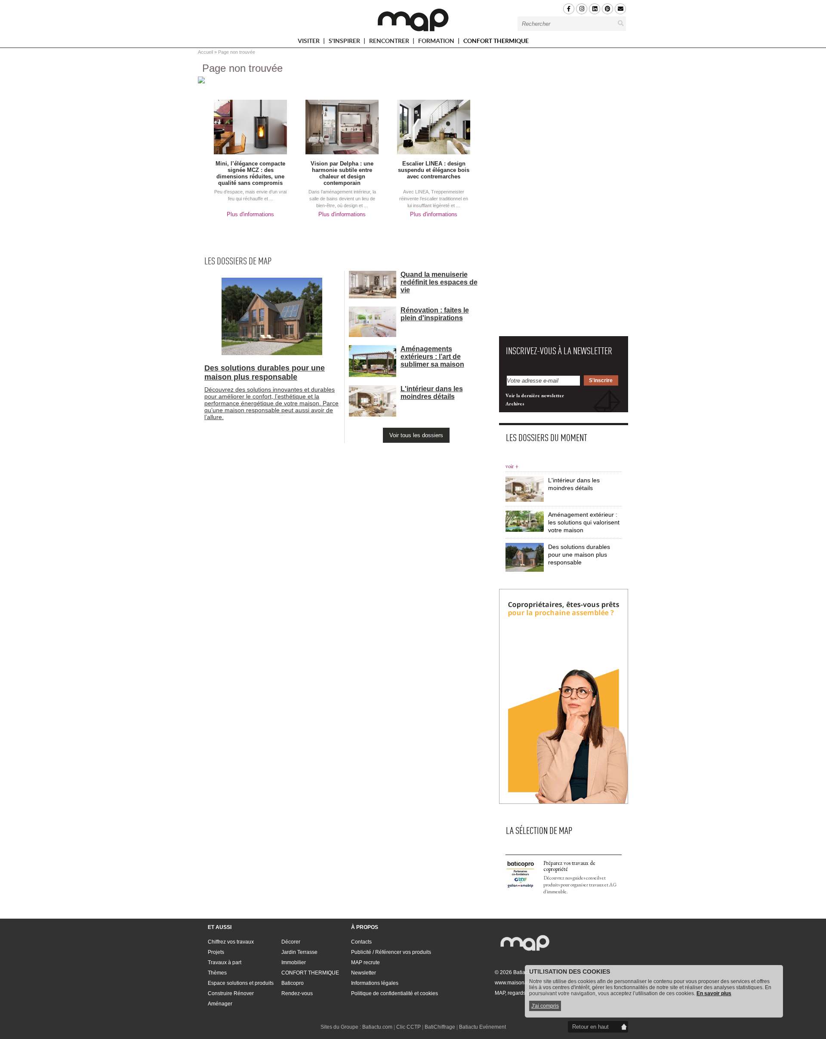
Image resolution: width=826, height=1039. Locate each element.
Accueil (205, 52)
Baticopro (292, 983)
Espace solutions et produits (241, 983)
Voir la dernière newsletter (534, 395)
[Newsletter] (620, 8)
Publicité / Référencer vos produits (391, 952)
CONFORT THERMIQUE (496, 40)
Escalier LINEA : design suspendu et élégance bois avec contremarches (433, 170)
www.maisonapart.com (521, 983)
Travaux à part (224, 962)
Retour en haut (590, 1027)
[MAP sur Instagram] (581, 8)
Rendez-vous (297, 993)
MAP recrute (365, 962)
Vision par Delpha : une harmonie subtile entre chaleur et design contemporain (342, 173)
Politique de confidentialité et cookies (394, 993)
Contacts (361, 942)
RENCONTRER (389, 42)
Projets (216, 952)
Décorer (290, 942)
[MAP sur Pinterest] (607, 8)
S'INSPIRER (345, 42)
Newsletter (363, 973)
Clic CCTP (408, 1027)
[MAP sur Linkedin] (594, 8)
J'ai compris (545, 1006)
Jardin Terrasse (299, 952)
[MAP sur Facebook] (568, 8)
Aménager (220, 1004)
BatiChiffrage (440, 1027)
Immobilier (293, 962)
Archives (514, 404)
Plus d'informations (250, 214)
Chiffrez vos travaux (231, 942)
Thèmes (217, 973)
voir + (511, 466)
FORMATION (437, 42)
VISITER (309, 42)
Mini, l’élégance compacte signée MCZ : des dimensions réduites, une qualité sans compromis (250, 173)
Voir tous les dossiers (416, 435)
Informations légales (374, 983)
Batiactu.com (377, 1027)
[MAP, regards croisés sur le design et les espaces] (413, 20)
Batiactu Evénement (482, 1027)
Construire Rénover (231, 993)
